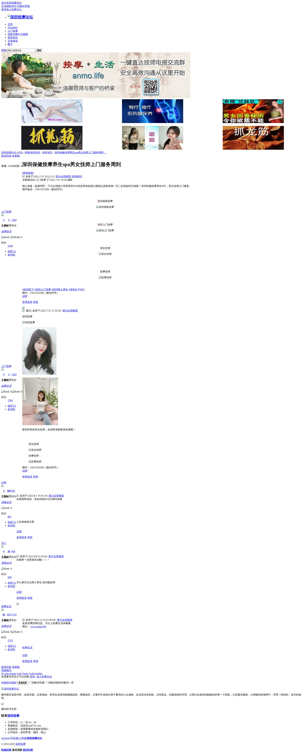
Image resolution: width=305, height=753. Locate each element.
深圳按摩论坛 (9, 152)
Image (13, 673)
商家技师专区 (32, 152)
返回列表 (6, 155)
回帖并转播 (38, 682)
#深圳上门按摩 (42, 289)
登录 (3, 9)
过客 (3, 482)
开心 (3, 543)
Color (6, 673)
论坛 (13, 27)
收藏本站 (16, 2)
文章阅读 (13, 41)
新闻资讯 (13, 37)
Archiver (5, 738)
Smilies (38, 673)
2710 (14, 614)
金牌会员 (6, 231)
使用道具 (27, 302)
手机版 (14, 738)
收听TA (12, 251)
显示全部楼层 (63, 176)
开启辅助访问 (9, 6)
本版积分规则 (9, 682)
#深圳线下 (28, 289)
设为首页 (6, 2)
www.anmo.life (38, 626)
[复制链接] (28, 173)
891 (13, 490)
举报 (35, 302)
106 (9, 490)
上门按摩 (13, 31)
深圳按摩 (13, 715)
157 (9, 614)
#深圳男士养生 (59, 289)
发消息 (11, 254)
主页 (10, 24)
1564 (14, 220)
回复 (24, 296)
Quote (25, 673)
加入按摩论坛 (14, 9)
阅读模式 (77, 176)
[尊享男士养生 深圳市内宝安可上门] (51, 122)
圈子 (10, 44)
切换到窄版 (23, 6)
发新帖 (16, 155)
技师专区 (47, 152)
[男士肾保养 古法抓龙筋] (253, 148)
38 (9, 551)
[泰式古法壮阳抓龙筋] (51, 148)
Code (31, 673)
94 (4, 614)
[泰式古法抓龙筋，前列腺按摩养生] (253, 122)
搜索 (3, 50)
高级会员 (6, 502)
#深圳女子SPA (77, 289)
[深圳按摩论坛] (20, 17)
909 (13, 551)
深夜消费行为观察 (18, 34)
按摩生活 (6, 606)
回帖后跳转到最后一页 (61, 682)
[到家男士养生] (152, 122)
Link (19, 673)
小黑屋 (22, 738)
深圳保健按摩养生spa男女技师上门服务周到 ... (80, 152)
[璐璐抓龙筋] (152, 148)
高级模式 (6, 670)
